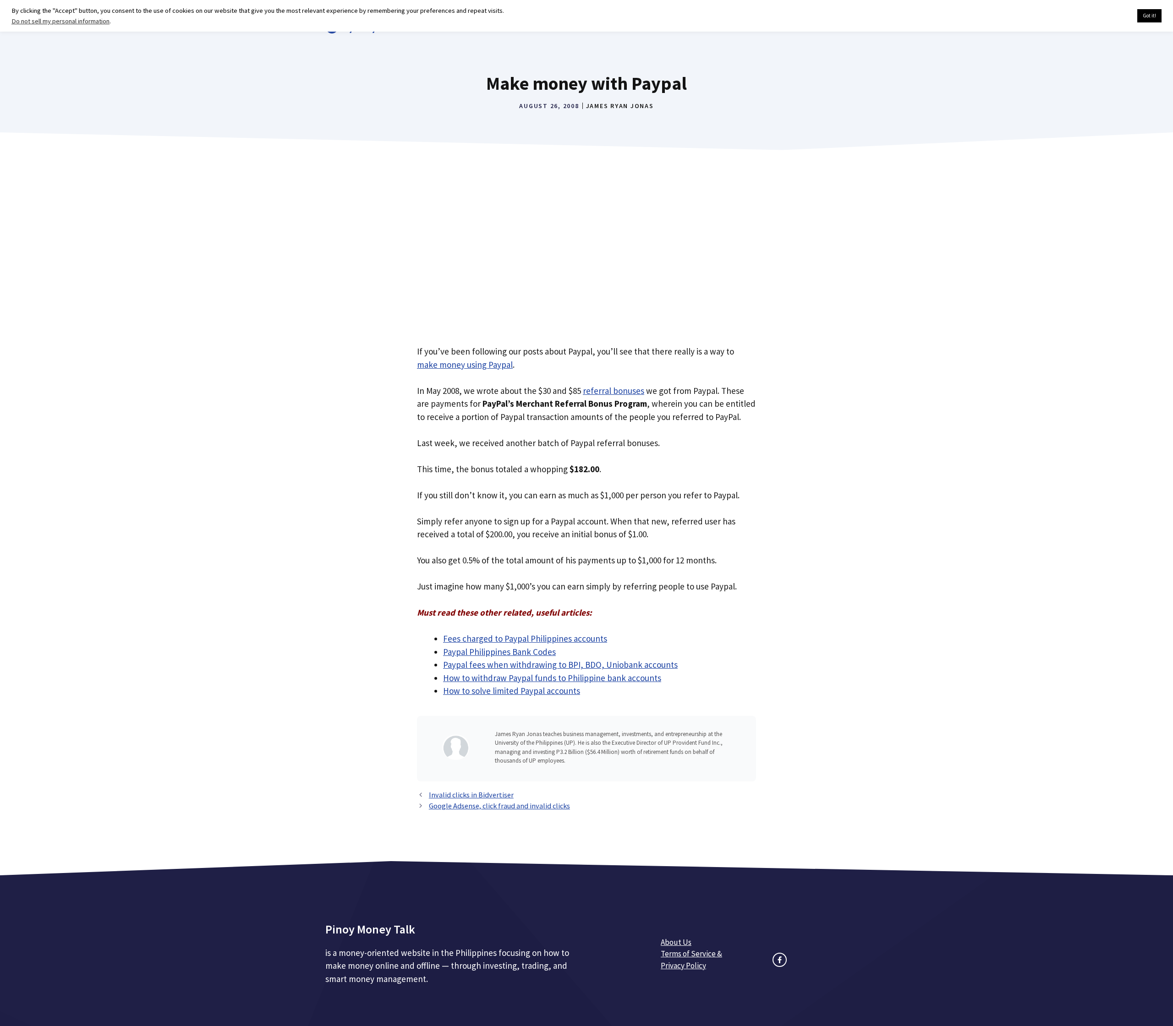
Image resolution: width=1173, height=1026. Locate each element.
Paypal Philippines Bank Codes (499, 651)
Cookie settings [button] (1108, 16)
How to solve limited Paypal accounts (511, 690)
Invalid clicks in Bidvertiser (471, 794)
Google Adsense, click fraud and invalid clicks (499, 805)
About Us (676, 942)
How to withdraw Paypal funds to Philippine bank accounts (552, 677)
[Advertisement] (586, 255)
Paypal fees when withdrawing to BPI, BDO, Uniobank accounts (560, 664)
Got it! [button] (1149, 15)
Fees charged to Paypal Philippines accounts (525, 638)
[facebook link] (780, 960)
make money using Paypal (465, 364)
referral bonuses (613, 390)
